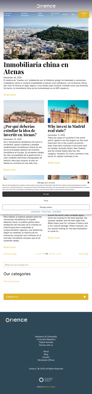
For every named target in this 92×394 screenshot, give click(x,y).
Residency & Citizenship (7, 14)
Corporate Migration (46, 339)
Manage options (46, 207)
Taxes (16, 281)
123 (59, 254)
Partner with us (46, 345)
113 (39, 254)
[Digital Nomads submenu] (46, 14)
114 (43, 254)
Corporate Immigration (25, 14)
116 (50, 254)
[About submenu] (67, 14)
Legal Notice (56, 211)
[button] (88, 182)
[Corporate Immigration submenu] (33, 14)
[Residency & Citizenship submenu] (16, 14)
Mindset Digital (49, 387)
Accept (46, 194)
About (65, 14)
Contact (83, 14)
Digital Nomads (40, 14)
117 (53, 254)
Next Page (83, 254)
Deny (46, 201)
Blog (46, 354)
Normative (8, 281)
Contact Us (12, 296)
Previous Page (10, 254)
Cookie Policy (35, 211)
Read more (10, 94)
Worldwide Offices (46, 360)
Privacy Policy (46, 211)
